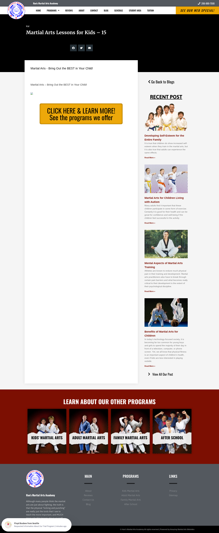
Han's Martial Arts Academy (45, 3)
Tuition (150, 10)
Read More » (150, 158)
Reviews (69, 10)
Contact (94, 10)
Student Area (135, 10)
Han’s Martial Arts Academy (40, 495)
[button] (73, 48)
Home (38, 10)
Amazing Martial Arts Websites (182, 529)
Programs (51, 10)
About (81, 10)
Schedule (118, 10)
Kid (27, 26)
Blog (106, 10)
